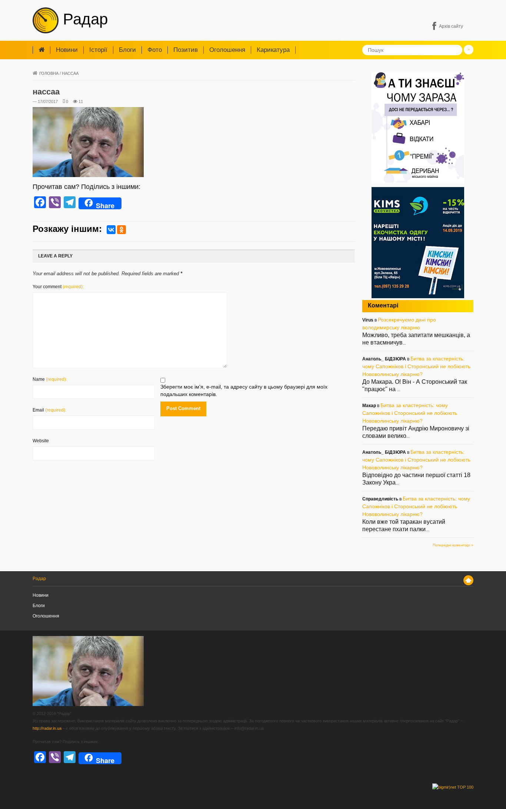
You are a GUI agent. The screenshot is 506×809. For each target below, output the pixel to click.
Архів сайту (451, 26)
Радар (83, 19)
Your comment (58, 286)
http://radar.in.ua (47, 728)
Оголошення (227, 49)
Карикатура (273, 49)
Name (50, 379)
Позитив (185, 49)
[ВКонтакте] (111, 229)
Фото (154, 49)
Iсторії (98, 49)
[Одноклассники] (121, 229)
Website (41, 440)
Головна (49, 73)
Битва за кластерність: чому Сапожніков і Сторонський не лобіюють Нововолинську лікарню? (416, 366)
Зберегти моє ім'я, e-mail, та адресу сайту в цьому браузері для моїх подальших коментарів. (243, 390)
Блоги (127, 49)
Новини (67, 49)
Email (49, 410)
